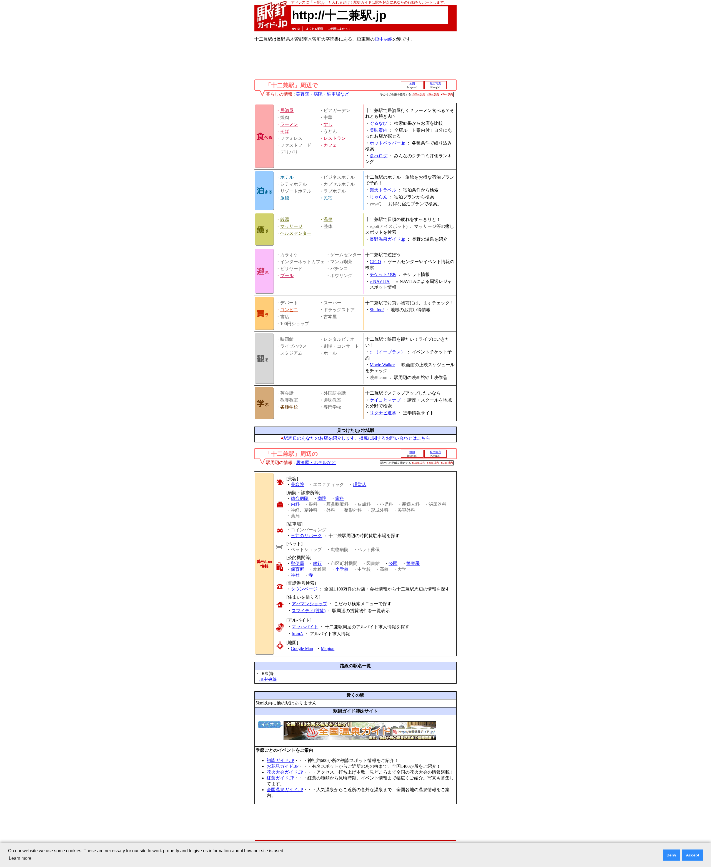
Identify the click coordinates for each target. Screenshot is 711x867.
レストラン (335, 138)
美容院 (297, 484)
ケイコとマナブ (385, 400)
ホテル (287, 177)
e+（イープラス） (387, 352)
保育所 (297, 569)
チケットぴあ (383, 274)
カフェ (330, 145)
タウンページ (304, 589)
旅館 (284, 198)
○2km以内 (433, 94)
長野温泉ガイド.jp (387, 239)
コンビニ (289, 309)
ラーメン (289, 124)
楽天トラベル (383, 190)
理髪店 (359, 484)
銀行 (317, 563)
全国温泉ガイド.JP (285, 789)
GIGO (375, 261)
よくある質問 (314, 28)
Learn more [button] (20, 858)
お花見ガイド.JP (283, 766)
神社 (295, 575)
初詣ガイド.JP (280, 760)
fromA (297, 633)
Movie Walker (382, 364)
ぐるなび (378, 123)
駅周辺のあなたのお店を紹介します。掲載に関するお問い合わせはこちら (357, 438)
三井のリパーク (306, 535)
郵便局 (297, 563)
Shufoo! (377, 309)
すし (328, 124)
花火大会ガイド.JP (285, 772)
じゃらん (378, 197)
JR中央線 (384, 39)
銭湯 (284, 219)
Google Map (302, 648)
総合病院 (300, 498)
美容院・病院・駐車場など (322, 94)
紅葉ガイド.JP (280, 778)
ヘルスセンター (295, 233)
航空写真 (435, 83)
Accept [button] (692, 855)
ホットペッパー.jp (387, 143)
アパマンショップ (309, 603)
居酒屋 (287, 110)
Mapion (327, 648)
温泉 (328, 219)
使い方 (296, 28)
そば (284, 131)
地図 (412, 83)
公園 (393, 563)
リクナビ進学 (383, 412)
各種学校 (289, 407)
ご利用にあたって (339, 28)
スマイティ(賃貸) (309, 610)
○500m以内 (418, 94)
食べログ (378, 155)
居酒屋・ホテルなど (316, 462)
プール (287, 275)
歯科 (339, 498)
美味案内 (378, 130)
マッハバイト (305, 626)
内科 (295, 504)
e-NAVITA (380, 281)
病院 (321, 498)
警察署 (413, 563)
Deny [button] (671, 855)
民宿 (328, 198)
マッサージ (291, 226)
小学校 (342, 569)
